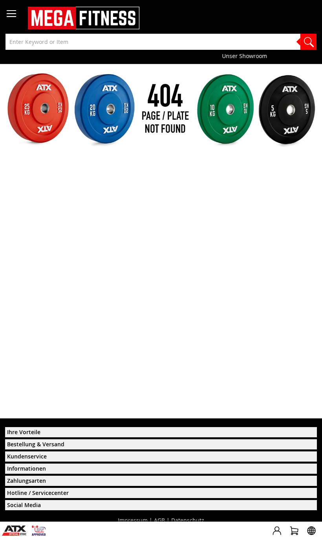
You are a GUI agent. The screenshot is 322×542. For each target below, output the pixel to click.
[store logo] (84, 18)
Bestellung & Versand (35, 444)
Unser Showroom (161, 56)
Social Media (24, 505)
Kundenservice (27, 456)
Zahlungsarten (26, 480)
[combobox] (161, 41)
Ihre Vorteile (23, 432)
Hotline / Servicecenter (38, 493)
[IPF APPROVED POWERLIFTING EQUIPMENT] (40, 533)
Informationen (26, 468)
